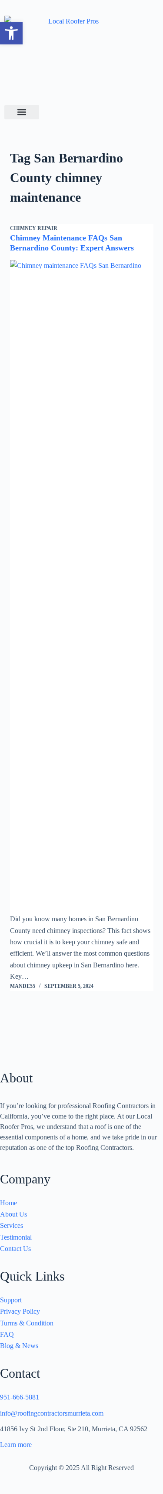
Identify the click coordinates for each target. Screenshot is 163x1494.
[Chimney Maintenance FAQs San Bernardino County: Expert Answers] (81, 586)
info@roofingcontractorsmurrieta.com (51, 1413)
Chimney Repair (33, 228)
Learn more (16, 1444)
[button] (11, 33)
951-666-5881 (19, 1397)
